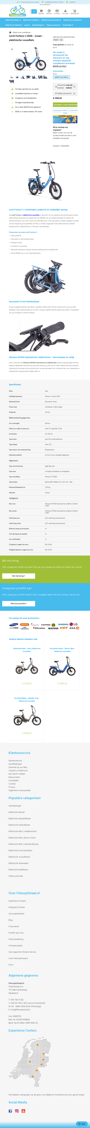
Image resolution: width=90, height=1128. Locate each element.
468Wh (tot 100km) (61, 77)
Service (49, 13)
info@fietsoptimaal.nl (20, 1010)
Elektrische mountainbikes (20, 850)
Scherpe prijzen (16, 945)
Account (65, 13)
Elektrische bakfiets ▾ (31, 20)
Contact (57, 13)
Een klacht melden (17, 774)
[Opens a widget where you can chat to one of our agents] (82, 1124)
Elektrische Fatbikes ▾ (14, 25)
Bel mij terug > (18, 576)
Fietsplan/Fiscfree (17, 907)
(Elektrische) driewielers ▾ (51, 20)
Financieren (73, 110)
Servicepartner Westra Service (22, 952)
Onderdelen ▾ (67, 25)
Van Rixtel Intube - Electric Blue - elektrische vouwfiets (62, 650)
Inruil (11, 965)
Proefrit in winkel (65, 110)
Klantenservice (15, 760)
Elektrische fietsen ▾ (13, 20)
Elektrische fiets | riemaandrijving (23, 844)
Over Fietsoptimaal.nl (18, 958)
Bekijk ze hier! (59, 66)
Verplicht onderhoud (18, 770)
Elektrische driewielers (19, 863)
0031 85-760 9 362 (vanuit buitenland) (28, 1003)
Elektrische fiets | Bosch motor (22, 838)
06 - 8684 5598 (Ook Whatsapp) (26, 1006)
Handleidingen (15, 764)
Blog (11, 920)
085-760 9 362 (17, 1000)
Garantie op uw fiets (18, 767)
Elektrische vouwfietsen (72, 20)
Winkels (41, 13)
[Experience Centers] (30, 1086)
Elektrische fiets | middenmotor (23, 831)
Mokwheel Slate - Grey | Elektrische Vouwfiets (26, 650)
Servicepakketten (16, 913)
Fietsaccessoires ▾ (53, 25)
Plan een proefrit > (19, 603)
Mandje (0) (75, 13)
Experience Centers (17, 901)
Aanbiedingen (15, 806)
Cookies (12, 784)
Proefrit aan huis (16, 933)
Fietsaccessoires (16, 876)
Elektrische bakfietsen (18, 869)
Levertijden (14, 780)
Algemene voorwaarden (20, 790)
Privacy (12, 787)
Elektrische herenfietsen (19, 825)
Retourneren (14, 777)
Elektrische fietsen (17, 812)
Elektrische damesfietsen (20, 818)
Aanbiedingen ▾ (38, 25)
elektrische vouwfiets (31, 215)
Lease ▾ (27, 25)
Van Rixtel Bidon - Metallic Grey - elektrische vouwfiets (27, 700)
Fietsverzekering (16, 939)
